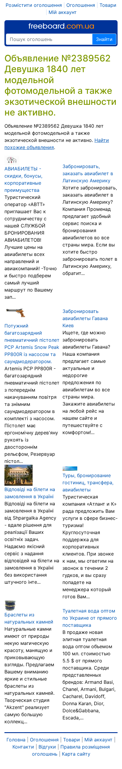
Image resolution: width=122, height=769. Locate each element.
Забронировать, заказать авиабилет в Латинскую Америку (87, 173)
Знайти (104, 39)
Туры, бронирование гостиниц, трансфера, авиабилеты (87, 482)
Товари (107, 5)
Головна (16, 740)
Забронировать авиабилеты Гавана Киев (85, 318)
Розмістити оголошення (34, 5)
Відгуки (47, 747)
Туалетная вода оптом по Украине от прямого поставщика (89, 618)
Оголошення (80, 5)
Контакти (23, 747)
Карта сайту (76, 754)
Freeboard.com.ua (61, 26)
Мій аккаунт (63, 12)
